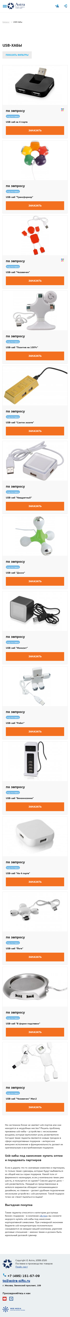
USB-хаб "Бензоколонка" (20, 798)
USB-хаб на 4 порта (17, 121)
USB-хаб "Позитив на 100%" (22, 347)
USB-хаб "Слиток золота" (20, 422)
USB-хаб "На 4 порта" (18, 873)
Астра (44, 1215)
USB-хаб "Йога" (14, 948)
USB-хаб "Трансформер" (19, 197)
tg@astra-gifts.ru (16, 1281)
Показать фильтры (17, 55)
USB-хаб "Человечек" (18, 272)
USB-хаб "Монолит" (17, 647)
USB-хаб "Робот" (15, 723)
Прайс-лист (21, 1267)
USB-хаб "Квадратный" (19, 497)
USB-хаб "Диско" (15, 572)
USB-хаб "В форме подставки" (23, 1023)
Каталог (6, 22)
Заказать (35, 130)
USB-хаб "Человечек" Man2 (21, 1098)
